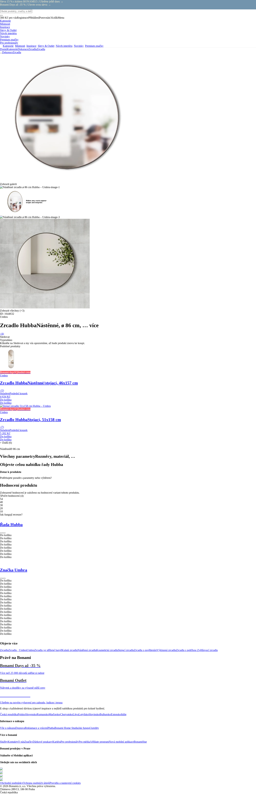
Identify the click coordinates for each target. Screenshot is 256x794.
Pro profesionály (70, 741)
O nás (21, 741)
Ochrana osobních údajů (36, 782)
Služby (4, 741)
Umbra (30, 650)
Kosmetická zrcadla (107, 650)
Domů (3, 49)
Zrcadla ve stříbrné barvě (48, 650)
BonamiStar (140, 741)
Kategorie (12, 49)
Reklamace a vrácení (36, 727)
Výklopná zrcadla (166, 650)
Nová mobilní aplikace (121, 741)
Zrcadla (41, 49)
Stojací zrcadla (126, 650)
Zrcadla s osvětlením (145, 650)
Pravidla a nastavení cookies (65, 782)
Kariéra (56, 741)
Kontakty (13, 741)
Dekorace (23, 49)
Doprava (20, 727)
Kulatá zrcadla (69, 650)
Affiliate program (99, 741)
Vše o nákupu (7, 727)
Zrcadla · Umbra (17, 650)
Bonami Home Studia (66, 727)
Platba (51, 727)
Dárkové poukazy (42, 741)
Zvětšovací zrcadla (207, 650)
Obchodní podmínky (11, 782)
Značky (28, 741)
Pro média (84, 741)
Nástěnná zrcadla (86, 650)
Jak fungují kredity (88, 727)
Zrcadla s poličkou (186, 650)
